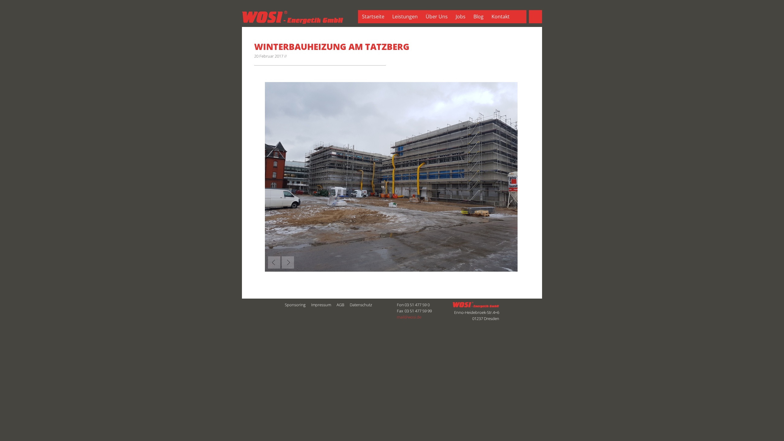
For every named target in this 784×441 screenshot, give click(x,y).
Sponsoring (295, 304)
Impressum (321, 304)
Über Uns (437, 16)
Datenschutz (361, 304)
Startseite (373, 16)
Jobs (461, 16)
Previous (274, 262)
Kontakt (501, 16)
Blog (478, 16)
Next (288, 262)
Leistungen (405, 16)
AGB (340, 304)
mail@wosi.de (409, 317)
